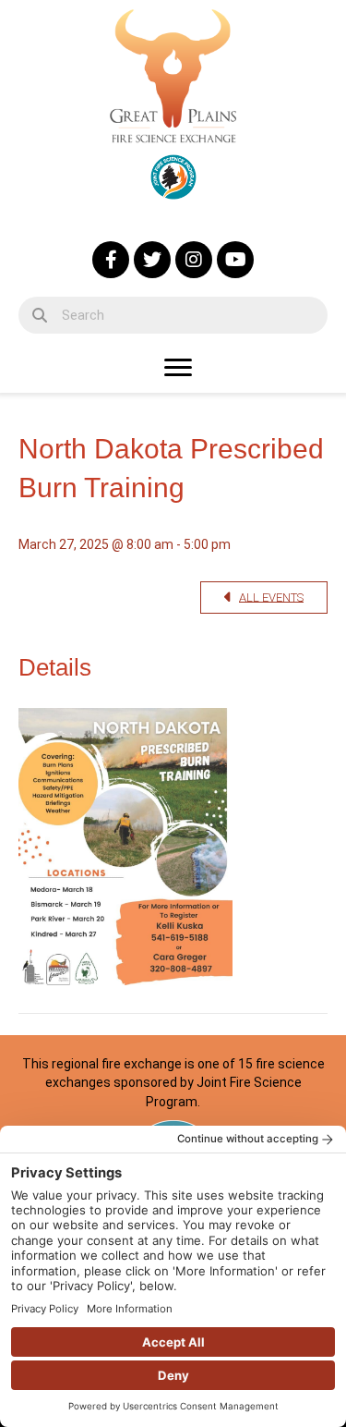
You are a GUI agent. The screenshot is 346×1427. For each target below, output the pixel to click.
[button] (110, 259)
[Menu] (178, 368)
